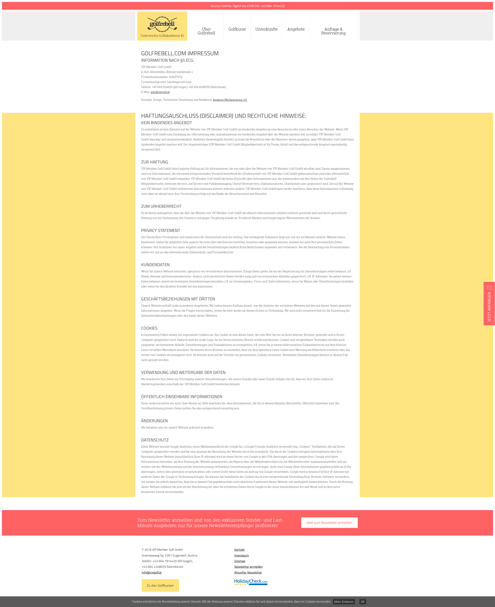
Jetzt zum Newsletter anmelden (329, 522)
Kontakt (239, 549)
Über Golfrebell (206, 31)
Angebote (296, 29)
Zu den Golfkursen (160, 585)
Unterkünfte (266, 29)
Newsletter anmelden (248, 566)
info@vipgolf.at (160, 92)
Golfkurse (237, 29)
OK (363, 602)
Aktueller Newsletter (248, 572)
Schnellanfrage (489, 303)
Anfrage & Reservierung (333, 31)
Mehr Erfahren (343, 602)
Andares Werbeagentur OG (230, 100)
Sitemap (239, 561)
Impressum (241, 555)
